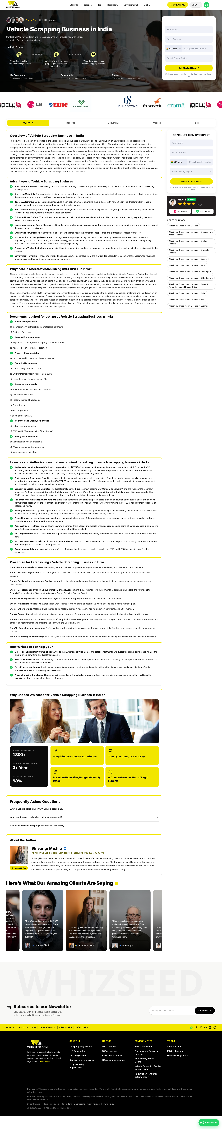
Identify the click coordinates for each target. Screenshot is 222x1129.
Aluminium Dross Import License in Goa (186, 299)
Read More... (45, 1061)
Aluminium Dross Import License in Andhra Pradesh (188, 242)
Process (156, 123)
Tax (99, 5)
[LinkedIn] (210, 1027)
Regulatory (112, 5)
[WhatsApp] (206, 5)
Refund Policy (82, 1027)
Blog (34, 1027)
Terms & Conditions (76, 1104)
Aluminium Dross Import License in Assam (188, 259)
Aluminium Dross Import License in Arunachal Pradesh (189, 251)
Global (147, 5)
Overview (28, 123)
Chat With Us (205, 211)
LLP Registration (78, 1051)
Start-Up (74, 5)
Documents (114, 123)
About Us (10, 1027)
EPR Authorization (144, 1046)
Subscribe (203, 1010)
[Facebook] (196, 1027)
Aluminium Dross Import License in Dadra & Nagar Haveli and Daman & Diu (188, 285)
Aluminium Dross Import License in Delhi (187, 293)
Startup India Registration (82, 1060)
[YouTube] (205, 1027)
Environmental (131, 5)
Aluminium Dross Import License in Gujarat (188, 306)
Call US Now (182, 211)
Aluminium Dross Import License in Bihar (187, 265)
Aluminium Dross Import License (183, 226)
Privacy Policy (65, 1027)
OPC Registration (78, 1055)
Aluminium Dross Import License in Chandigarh (190, 272)
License (88, 5)
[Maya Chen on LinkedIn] (65, 848)
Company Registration (81, 1046)
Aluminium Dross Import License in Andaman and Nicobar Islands (191, 233)
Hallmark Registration (178, 1055)
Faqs (196, 123)
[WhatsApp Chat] (191, 1027)
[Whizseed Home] (13, 4)
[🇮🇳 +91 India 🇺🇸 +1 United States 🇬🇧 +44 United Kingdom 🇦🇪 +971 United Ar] (173, 48)
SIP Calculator (174, 1046)
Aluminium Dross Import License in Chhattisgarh (191, 278)
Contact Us (23, 1027)
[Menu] (213, 4)
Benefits (70, 123)
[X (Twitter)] (201, 1027)
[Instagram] (215, 1027)
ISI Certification (175, 1051)
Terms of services (48, 1027)
